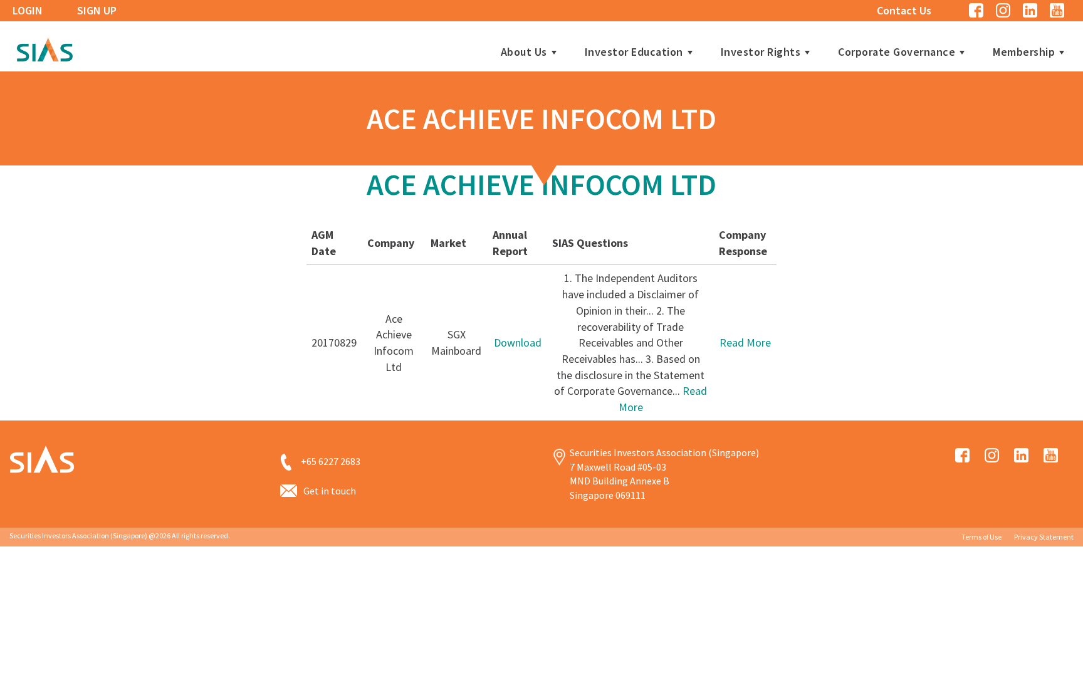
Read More (745, 342)
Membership (1024, 52)
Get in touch (329, 490)
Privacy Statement (1044, 536)
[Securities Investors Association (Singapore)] (44, 48)
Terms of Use (981, 536)
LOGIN (28, 10)
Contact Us (904, 10)
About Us (524, 52)
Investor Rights (761, 52)
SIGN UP (97, 10)
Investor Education (634, 52)
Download (518, 342)
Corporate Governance (896, 52)
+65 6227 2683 (330, 461)
